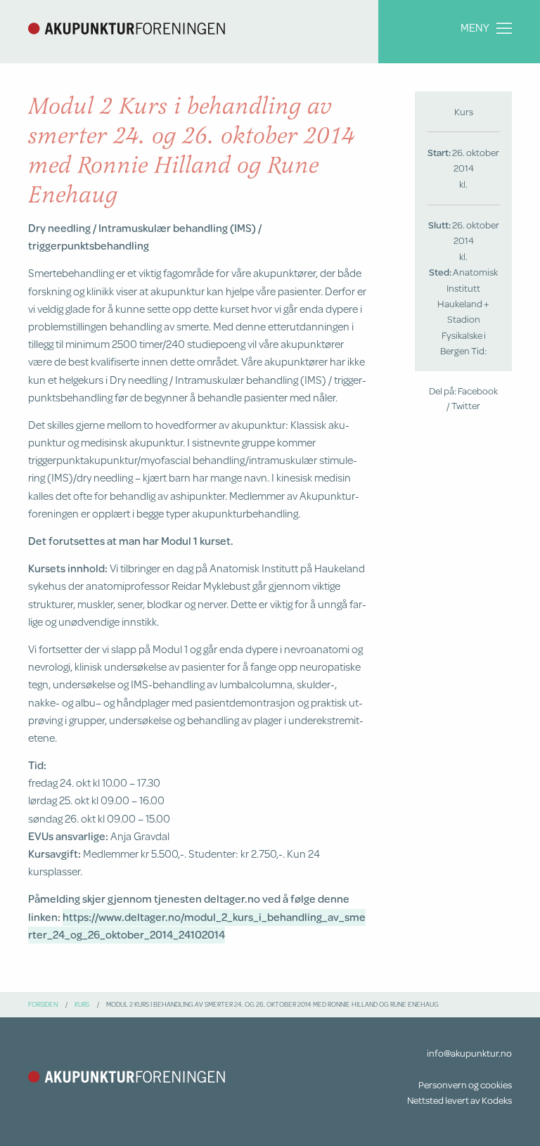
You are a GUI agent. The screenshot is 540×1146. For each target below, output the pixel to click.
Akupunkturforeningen (126, 28)
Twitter (465, 406)
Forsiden (43, 1004)
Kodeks (497, 1100)
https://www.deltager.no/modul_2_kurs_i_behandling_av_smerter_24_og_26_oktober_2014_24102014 (197, 925)
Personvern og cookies (465, 1085)
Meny (475, 27)
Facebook (478, 391)
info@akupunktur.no (469, 1053)
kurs (82, 1004)
